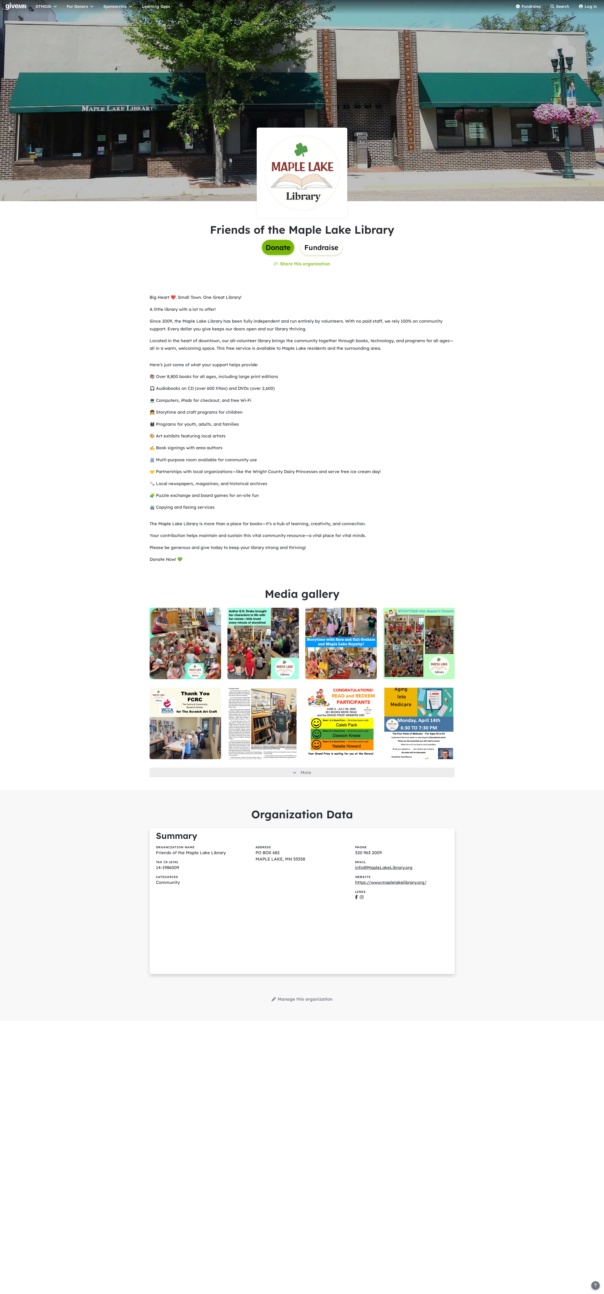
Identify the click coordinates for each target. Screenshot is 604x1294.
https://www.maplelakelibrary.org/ (391, 882)
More (306, 772)
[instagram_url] (362, 897)
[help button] (595, 1285)
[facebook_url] (356, 897)
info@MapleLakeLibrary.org (383, 867)
